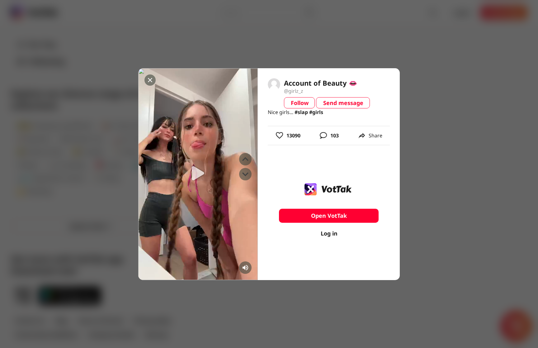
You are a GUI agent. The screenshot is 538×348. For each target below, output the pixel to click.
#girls (316, 112)
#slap (301, 112)
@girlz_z (293, 91)
